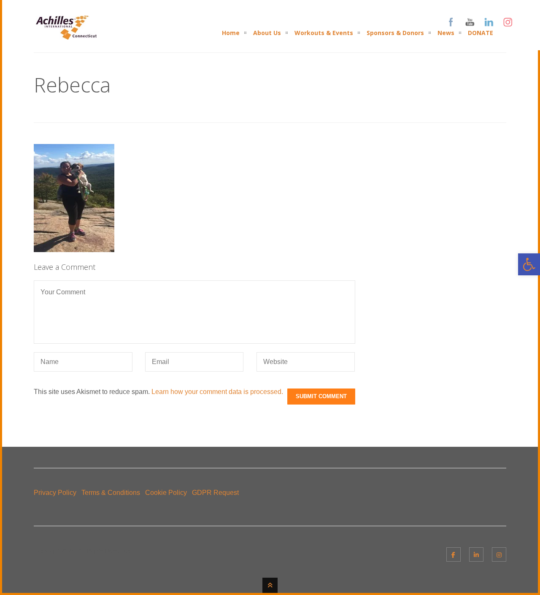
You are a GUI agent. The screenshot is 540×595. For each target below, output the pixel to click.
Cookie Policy (166, 492)
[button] (529, 264)
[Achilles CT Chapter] (66, 34)
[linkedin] (476, 554)
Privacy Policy (55, 492)
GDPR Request (215, 492)
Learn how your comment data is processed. (217, 391)
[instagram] (499, 554)
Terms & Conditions (110, 492)
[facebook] (453, 554)
